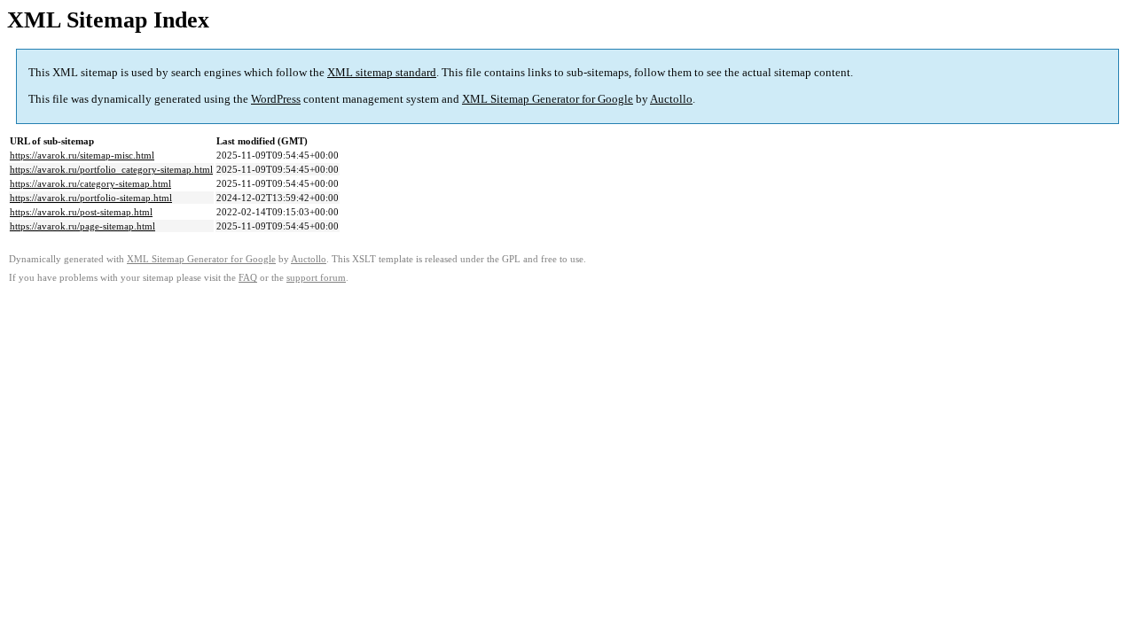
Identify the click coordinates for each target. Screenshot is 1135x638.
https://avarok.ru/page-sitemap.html (82, 226)
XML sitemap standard (381, 72)
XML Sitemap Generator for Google (547, 98)
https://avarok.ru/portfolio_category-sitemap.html (111, 169)
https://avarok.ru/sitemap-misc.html (82, 155)
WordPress (276, 98)
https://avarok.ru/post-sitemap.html (81, 211)
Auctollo (671, 98)
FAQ (248, 278)
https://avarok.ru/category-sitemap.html (90, 183)
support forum (316, 278)
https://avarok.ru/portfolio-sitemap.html (91, 197)
